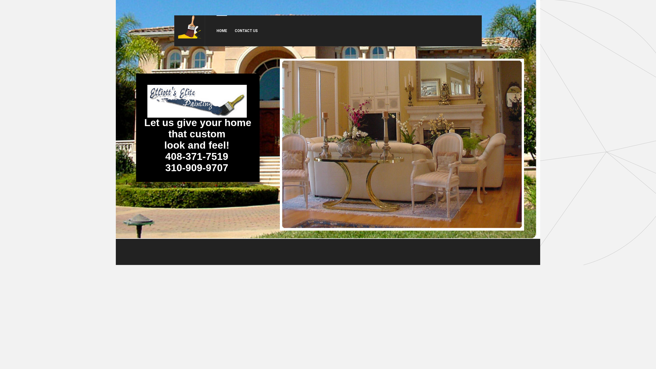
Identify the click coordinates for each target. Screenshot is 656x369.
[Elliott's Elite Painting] (189, 26)
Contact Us (246, 31)
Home (222, 31)
